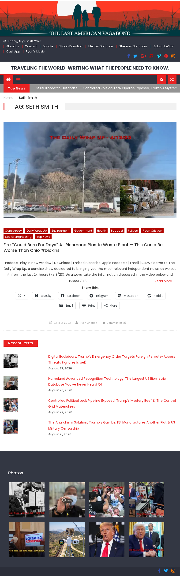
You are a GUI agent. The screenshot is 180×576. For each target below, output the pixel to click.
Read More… (164, 281)
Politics (133, 231)
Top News (43, 237)
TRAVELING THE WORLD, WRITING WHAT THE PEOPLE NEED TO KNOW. (90, 68)
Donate (48, 46)
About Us (12, 46)
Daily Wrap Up (37, 231)
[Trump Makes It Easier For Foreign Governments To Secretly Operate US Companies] (146, 539)
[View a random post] (172, 79)
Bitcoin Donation (70, 46)
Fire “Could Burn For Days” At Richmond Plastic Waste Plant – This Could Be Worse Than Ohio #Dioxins (83, 247)
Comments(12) (116, 323)
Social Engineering (18, 237)
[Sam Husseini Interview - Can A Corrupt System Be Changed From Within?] (27, 539)
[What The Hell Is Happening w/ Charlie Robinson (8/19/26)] (106, 539)
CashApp (13, 51)
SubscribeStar (164, 46)
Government (83, 231)
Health (101, 231)
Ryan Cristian (152, 231)
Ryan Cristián (88, 323)
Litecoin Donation (100, 46)
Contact (31, 46)
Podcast (117, 231)
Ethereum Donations (133, 46)
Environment (60, 231)
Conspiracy (13, 231)
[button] (161, 79)
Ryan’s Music (35, 51)
